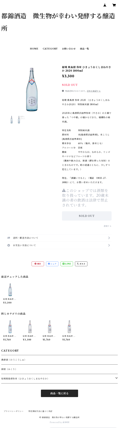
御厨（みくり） (9, 369)
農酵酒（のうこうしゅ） (13, 359)
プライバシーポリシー (14, 411)
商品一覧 (84, 48)
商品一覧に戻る (59, 393)
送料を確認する (94, 91)
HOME (34, 48)
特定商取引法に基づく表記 (40, 411)
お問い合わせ (69, 48)
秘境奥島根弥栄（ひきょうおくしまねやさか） (25, 378)
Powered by (56, 422)
